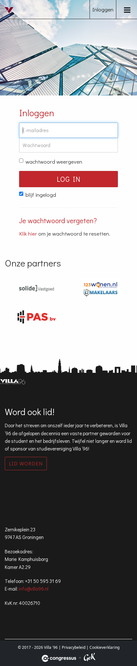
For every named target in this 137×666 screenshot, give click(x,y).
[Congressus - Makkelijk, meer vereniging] (59, 658)
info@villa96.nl (33, 588)
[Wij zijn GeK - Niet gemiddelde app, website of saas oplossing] (89, 658)
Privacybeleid (73, 647)
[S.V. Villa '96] (11, 15)
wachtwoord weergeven (53, 161)
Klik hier (28, 233)
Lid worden (26, 463)
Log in (69, 179)
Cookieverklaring (104, 647)
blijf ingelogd (40, 194)
